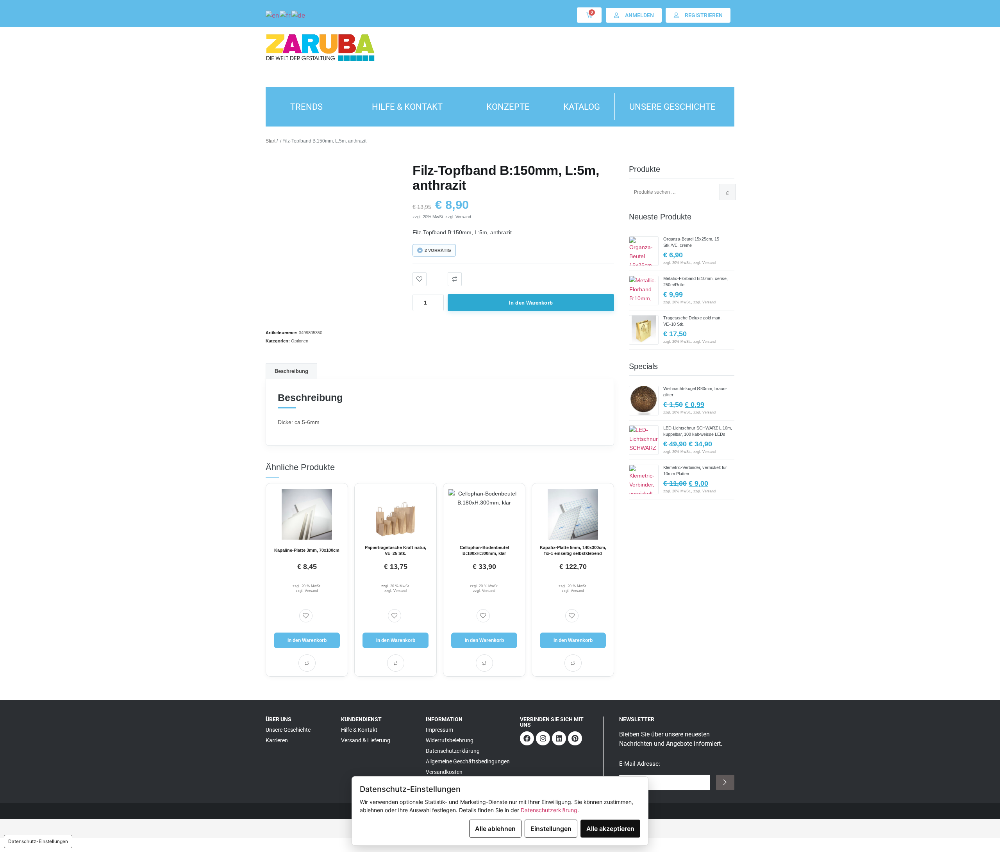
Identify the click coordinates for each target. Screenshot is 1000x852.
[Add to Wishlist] (419, 279)
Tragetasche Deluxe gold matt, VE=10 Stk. (692, 320)
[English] (273, 15)
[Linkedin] (559, 738)
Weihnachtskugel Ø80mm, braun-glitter (695, 391)
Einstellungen (550, 828)
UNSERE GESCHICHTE (672, 107)
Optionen (299, 341)
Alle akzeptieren (610, 828)
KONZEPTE (508, 107)
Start (270, 141)
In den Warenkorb (531, 303)
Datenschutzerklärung (549, 810)
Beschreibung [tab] (291, 371)
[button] (455, 279)
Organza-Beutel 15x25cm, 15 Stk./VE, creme (691, 242)
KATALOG (581, 107)
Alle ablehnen (495, 828)
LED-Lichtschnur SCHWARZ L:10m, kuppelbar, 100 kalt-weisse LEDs (697, 431)
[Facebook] (527, 738)
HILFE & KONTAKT (407, 107)
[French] (285, 15)
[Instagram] (543, 738)
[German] (298, 15)
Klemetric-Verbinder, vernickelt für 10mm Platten (695, 470)
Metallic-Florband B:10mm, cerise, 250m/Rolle (695, 281)
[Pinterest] (575, 738)
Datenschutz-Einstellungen (38, 841)
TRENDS (306, 107)
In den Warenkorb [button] (307, 640)
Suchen (728, 192)
